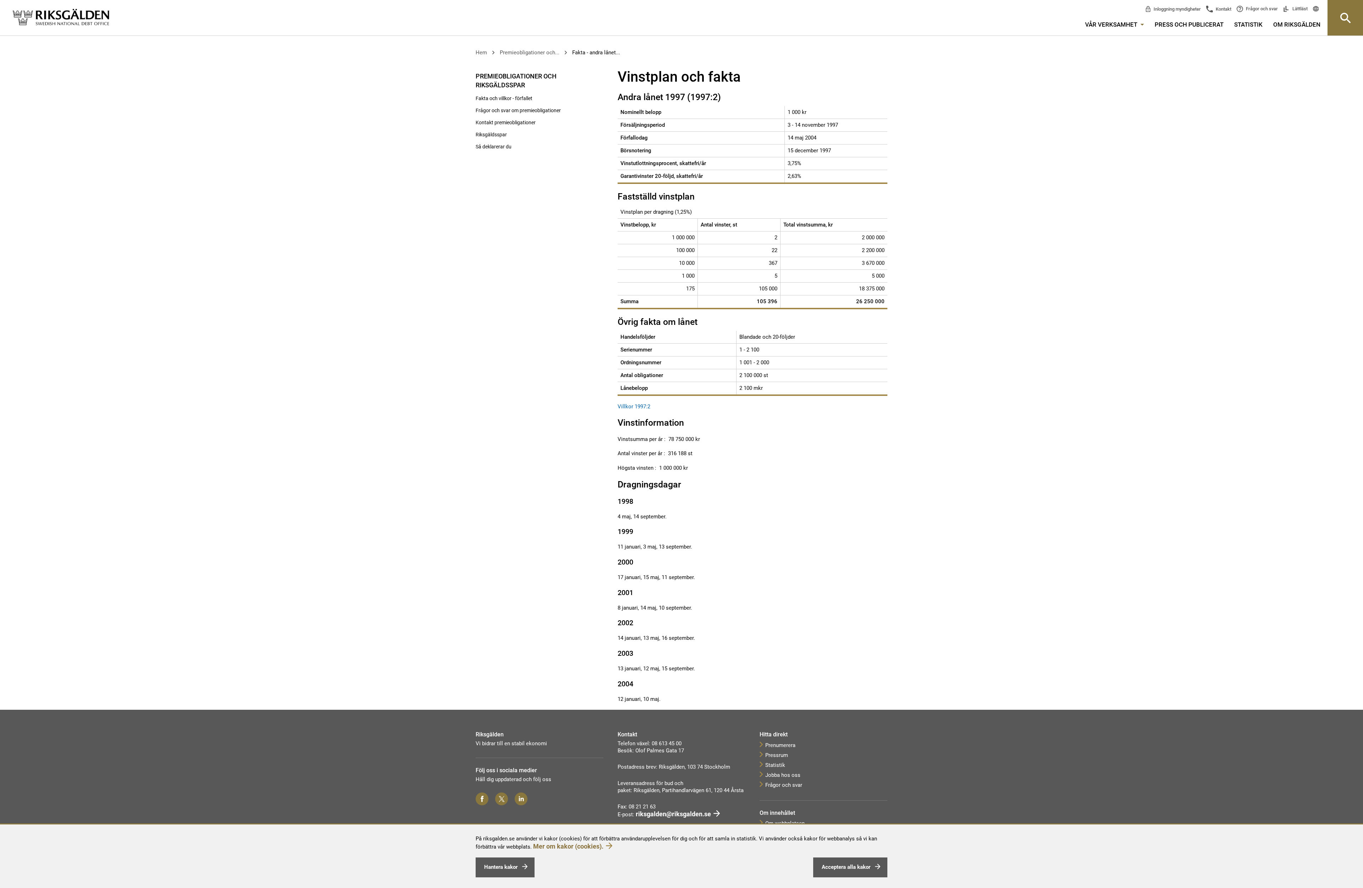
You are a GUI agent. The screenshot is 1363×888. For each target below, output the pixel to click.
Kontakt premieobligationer (506, 122)
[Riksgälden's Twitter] (501, 798)
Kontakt (1223, 9)
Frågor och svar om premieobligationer (518, 110)
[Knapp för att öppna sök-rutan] (1345, 18)
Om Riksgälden (1296, 24)
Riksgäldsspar (491, 134)
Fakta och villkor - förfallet (504, 98)
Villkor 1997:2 (635, 406)
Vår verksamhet (1112, 24)
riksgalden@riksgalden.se (673, 814)
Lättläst (1299, 8)
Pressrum (776, 755)
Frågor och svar (1261, 8)
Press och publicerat (1189, 24)
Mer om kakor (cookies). (568, 846)
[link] (61, 17)
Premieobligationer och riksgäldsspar (516, 80)
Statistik (1248, 24)
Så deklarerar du (493, 146)
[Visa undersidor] (592, 76)
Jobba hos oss (782, 775)
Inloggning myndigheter (1177, 9)
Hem (481, 52)
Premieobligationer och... (529, 52)
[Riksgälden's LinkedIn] (521, 798)
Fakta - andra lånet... (596, 52)
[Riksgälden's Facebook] (482, 798)
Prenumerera (780, 745)
